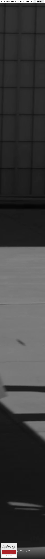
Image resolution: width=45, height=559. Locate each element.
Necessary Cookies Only (9, 553)
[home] (1, 2)
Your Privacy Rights (9, 555)
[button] (5, 1)
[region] (9, 550)
